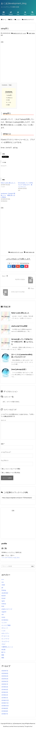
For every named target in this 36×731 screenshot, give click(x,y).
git (2, 587)
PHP (2, 606)
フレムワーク (5, 641)
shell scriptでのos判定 (19, 326)
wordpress (4, 620)
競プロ (3, 652)
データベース (5, 636)
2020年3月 (4, 679)
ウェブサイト (5, 460)
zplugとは (9, 97)
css (2, 582)
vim (2, 614)
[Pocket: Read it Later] (26, 266)
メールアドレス (6, 452)
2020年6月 (4, 673)
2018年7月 (4, 714)
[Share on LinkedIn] (22, 266)
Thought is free (28, 726)
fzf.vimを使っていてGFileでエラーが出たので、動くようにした (25, 184)
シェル (24, 33)
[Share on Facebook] (14, 266)
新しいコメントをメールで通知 (11, 469)
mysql (3, 598)
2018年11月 (4, 703)
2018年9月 (4, 708)
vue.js (3, 617)
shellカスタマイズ (17, 33)
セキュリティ (5, 633)
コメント (3, 420)
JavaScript (4, 593)
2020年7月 (4, 670)
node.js (3, 603)
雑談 (2, 657)
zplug (33, 33)
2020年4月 (4, 676)
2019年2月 (4, 695)
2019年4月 (4, 689)
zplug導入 (9, 95)
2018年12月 (5, 700)
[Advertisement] (18, 62)
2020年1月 (4, 684)
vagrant (3, 612)
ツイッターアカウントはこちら (10, 557)
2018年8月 (4, 711)
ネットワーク (5, 638)
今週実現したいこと (7, 647)
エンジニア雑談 (6, 625)
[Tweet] (9, 266)
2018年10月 (5, 705)
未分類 (3, 649)
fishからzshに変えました (8, 183)
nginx (3, 601)
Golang (3, 590)
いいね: (8, 102)
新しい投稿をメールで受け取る (11, 472)
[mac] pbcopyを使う (18, 369)
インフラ (4, 622)
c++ (2, 579)
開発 (2, 655)
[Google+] (18, 266)
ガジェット (4, 628)
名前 (2, 444)
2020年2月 (4, 681)
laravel (3, 595)
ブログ (3, 644)
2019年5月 (4, 687)
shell (30, 33)
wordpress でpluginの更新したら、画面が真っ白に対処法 (8, 195)
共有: (8, 100)
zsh (2, 35)
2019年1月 (4, 697)
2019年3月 (4, 692)
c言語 (3, 585)
